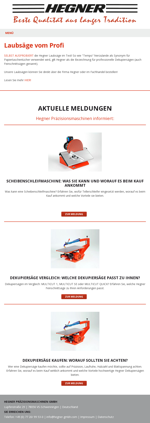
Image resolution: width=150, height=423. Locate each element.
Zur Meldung (74, 214)
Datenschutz (106, 417)
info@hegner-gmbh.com (61, 417)
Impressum (87, 417)
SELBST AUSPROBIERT (19, 55)
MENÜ (9, 33)
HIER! (27, 80)
